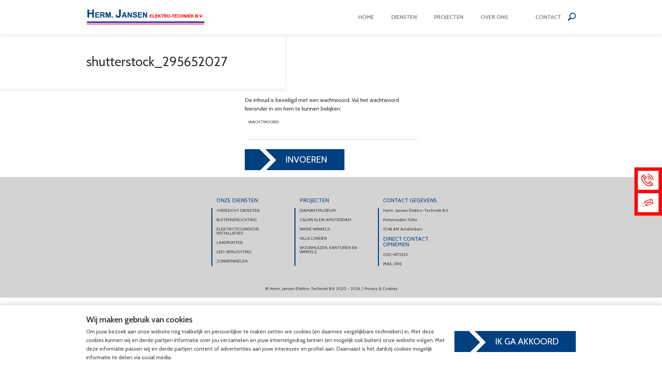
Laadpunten (230, 242)
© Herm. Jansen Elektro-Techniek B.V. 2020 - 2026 (312, 288)
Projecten (448, 17)
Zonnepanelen (232, 261)
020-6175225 (395, 254)
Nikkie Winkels (315, 229)
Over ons (494, 17)
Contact (548, 17)
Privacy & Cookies (380, 288)
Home (366, 17)
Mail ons (392, 264)
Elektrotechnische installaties (238, 231)
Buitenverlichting (237, 220)
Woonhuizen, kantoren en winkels (328, 250)
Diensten (404, 17)
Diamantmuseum (318, 210)
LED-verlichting (234, 252)
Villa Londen (313, 238)
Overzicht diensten (238, 210)
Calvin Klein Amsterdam (325, 220)
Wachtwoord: (264, 122)
